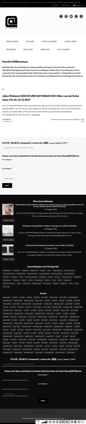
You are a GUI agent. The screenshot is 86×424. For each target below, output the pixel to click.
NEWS (60, 280)
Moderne (47, 280)
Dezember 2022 (7, 313)
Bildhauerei (34, 270)
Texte (71, 283)
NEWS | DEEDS (12, 41)
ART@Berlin (6, 119)
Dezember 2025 (72, 297)
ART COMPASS (63, 49)
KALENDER (10, 49)
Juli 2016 (14, 342)
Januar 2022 (31, 316)
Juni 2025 (54, 300)
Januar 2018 (74, 333)
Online (19, 283)
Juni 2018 (33, 333)
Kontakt (56, 5)
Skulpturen (64, 283)
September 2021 (74, 316)
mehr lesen (36, 115)
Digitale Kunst (21, 273)
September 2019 (58, 326)
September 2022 (39, 313)
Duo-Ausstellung (32, 273)
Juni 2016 (22, 342)
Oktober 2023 (78, 307)
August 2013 (38, 352)
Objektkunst (77, 119)
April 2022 (6, 316)
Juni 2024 (5, 307)
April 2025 (69, 300)
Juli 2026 (14, 297)
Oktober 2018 (78, 329)
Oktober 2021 (63, 316)
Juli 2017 (58, 336)
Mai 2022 (72, 313)
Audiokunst (25, 270)
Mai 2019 (13, 329)
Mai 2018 (40, 333)
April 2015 (69, 346)
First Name (7, 159)
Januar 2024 (46, 307)
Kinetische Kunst (67, 277)
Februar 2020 (7, 326)
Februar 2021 (53, 320)
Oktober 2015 (18, 346)
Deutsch (78, 5)
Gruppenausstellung (31, 277)
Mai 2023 (40, 310)
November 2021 (53, 316)
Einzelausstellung (67, 119)
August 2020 (38, 323)
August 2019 (68, 326)
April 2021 (37, 320)
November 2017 (18, 336)
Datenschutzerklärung (38, 413)
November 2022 (18, 313)
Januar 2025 (16, 303)
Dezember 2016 (42, 339)
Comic (49, 270)
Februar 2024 (37, 307)
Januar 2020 (16, 326)
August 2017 (50, 336)
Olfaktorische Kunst (9, 283)
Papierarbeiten (37, 283)
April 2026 (37, 297)
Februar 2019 (37, 329)
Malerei (24, 280)
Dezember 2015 (72, 342)
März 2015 (77, 346)
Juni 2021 (22, 320)
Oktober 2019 (48, 326)
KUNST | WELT (71, 41)
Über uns (45, 49)
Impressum (65, 5)
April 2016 (37, 342)
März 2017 (14, 339)
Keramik (50, 277)
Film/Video (6, 277)
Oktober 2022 (29, 313)
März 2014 (45, 349)
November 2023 (67, 307)
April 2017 (6, 339)
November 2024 (37, 303)
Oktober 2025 (18, 300)
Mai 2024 (13, 307)
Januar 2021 (62, 320)
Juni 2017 (65, 336)
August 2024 (68, 303)
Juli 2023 (26, 310)
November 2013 (7, 352)
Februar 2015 (7, 349)
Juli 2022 (58, 313)
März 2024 (28, 307)
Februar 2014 (53, 349)
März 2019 (28, 329)
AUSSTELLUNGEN (49, 41)
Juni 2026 (22, 297)
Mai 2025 (61, 300)
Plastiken (56, 283)
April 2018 (48, 333)
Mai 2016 (29, 342)
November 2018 (67, 329)
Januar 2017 (31, 339)
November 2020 (7, 323)
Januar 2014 (62, 349)
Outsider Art (26, 283)
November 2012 (60, 352)
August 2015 (38, 346)
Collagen (42, 270)
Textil (76, 283)
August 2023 (18, 310)
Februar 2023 (65, 310)
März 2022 (14, 316)
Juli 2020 (47, 323)
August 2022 (50, 313)
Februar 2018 (65, 333)
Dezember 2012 (49, 352)
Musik (54, 280)
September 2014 (27, 349)
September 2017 (39, 336)
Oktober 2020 (18, 323)
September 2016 (74, 339)
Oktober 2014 (16, 349)
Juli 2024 (76, 303)
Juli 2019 (76, 326)
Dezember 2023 (56, 307)
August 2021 (6, 320)
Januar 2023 (74, 310)
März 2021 (44, 320)
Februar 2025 (7, 303)
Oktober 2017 (29, 336)
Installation (42, 277)
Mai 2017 (72, 336)
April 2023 (48, 310)
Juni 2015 (54, 346)
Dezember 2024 (26, 303)
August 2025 (38, 300)
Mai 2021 (29, 320)
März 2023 (56, 310)
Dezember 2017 (7, 336)
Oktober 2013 (18, 352)
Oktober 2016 (63, 339)
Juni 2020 (54, 323)
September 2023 (7, 310)
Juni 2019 (5, 329)
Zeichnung (6, 286)
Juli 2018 (26, 333)
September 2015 (28, 346)
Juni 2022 (65, 313)
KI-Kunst (57, 277)
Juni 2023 (33, 310)
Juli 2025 (47, 300)
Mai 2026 (29, 297)
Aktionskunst (7, 270)
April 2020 (69, 323)
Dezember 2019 (26, 326)
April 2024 (20, 307)
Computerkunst (57, 270)
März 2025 (77, 300)
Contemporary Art (56, 119)
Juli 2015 (47, 346)
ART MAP (30, 41)
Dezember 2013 (73, 349)
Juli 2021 (14, 320)
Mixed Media (39, 280)
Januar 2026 (62, 297)
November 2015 (7, 346)
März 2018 (56, 333)
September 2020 (28, 323)
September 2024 (58, 303)
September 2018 (7, 333)
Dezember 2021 (42, 316)
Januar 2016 (62, 342)
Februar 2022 (22, 316)
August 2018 (18, 333)
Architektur (16, 270)
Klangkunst (77, 277)
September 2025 (28, 300)
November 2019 (37, 326)
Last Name (7, 168)
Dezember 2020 (72, 320)
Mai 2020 (61, 323)
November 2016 (53, 339)
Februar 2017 (22, 339)
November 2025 (7, 300)
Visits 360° (28, 49)
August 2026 (6, 297)
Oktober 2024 (48, 303)
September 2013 (28, 352)
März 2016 (44, 342)
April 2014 (37, 349)
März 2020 (77, 323)
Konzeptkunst (7, 280)
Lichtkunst (16, 280)
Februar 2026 (53, 297)
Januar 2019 (46, 329)
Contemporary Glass (9, 273)
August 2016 (6, 342)
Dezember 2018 (56, 329)
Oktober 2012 (70, 352)
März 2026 (44, 297)
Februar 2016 (53, 342)
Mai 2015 (61, 346)
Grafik (21, 277)
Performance (47, 283)
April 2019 (20, 329)
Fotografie (14, 277)
